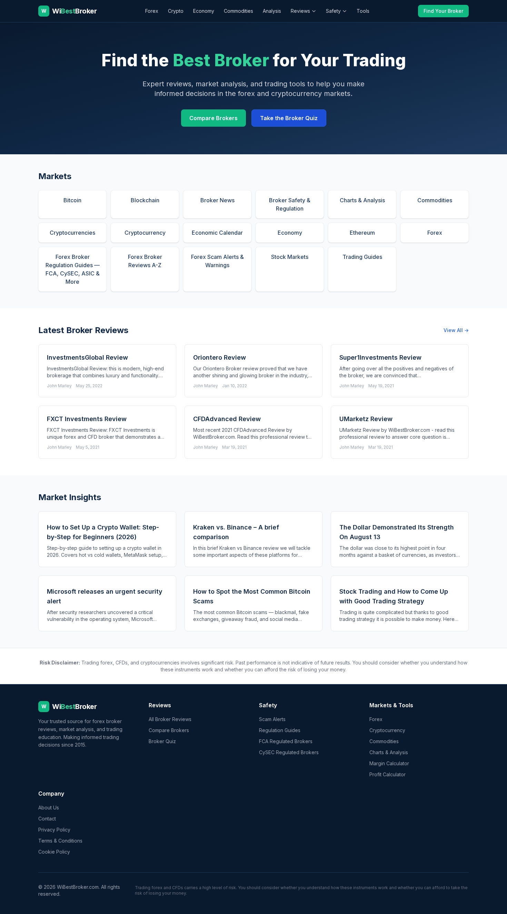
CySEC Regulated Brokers (289, 752)
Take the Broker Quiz (289, 118)
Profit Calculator (387, 774)
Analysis (272, 11)
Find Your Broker (443, 11)
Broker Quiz (162, 741)
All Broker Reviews (170, 719)
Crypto (175, 11)
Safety (333, 11)
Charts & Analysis (388, 752)
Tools (363, 11)
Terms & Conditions (60, 841)
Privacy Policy (54, 830)
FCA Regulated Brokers (285, 741)
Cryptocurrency (387, 730)
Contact (47, 818)
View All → (456, 330)
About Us (48, 807)
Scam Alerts (272, 719)
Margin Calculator (389, 763)
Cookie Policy (54, 852)
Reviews (300, 11)
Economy (203, 11)
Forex (151, 11)
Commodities (238, 11)
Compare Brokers (213, 118)
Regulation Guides (279, 730)
